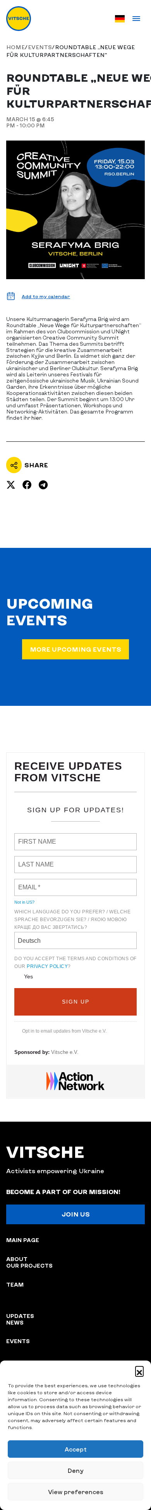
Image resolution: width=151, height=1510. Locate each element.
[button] (139, 1370)
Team (15, 1284)
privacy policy (47, 966)
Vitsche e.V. (65, 1052)
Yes (28, 976)
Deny (75, 1470)
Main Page (22, 1240)
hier (36, 418)
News (15, 1322)
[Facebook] (27, 484)
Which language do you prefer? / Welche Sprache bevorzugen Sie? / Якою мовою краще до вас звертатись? (72, 919)
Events (40, 47)
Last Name (32, 860)
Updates (20, 1316)
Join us (76, 1214)
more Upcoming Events (75, 649)
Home (15, 47)
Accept (76, 1449)
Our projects (29, 1265)
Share (36, 464)
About (16, 1259)
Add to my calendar (46, 296)
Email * (27, 882)
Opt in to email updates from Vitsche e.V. (64, 1031)
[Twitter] (10, 484)
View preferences (75, 1491)
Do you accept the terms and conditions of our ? (75, 962)
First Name (32, 837)
